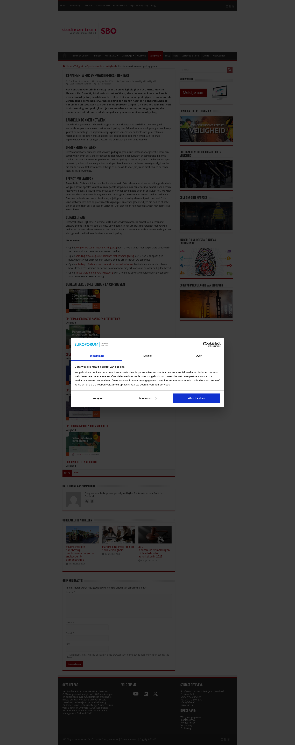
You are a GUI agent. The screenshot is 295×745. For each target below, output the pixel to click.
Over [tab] (199, 355)
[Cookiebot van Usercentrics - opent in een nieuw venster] (206, 344)
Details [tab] (147, 355)
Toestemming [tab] (96, 355)
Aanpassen (145, 398)
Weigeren (98, 398)
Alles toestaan (196, 398)
